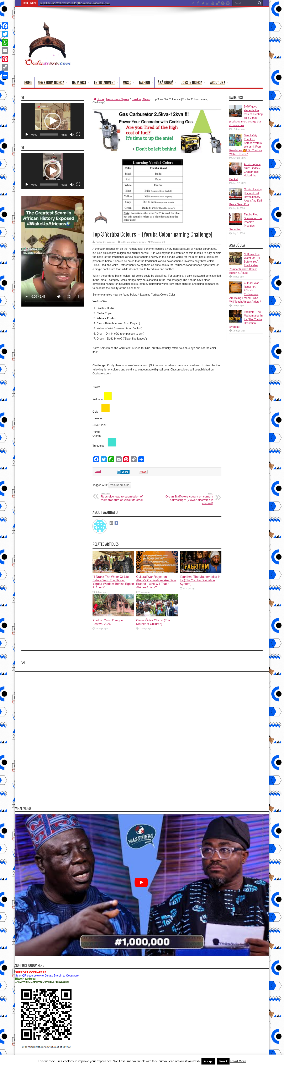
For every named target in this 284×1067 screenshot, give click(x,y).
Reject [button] (223, 1061)
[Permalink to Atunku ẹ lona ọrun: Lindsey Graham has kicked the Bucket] (235, 174)
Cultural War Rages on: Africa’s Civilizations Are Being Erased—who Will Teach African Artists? (156, 582)
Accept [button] (208, 1061)
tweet (98, 471)
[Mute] (72, 134)
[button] (52, 121)
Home (28, 82)
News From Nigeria (51, 82)
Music (127, 82)
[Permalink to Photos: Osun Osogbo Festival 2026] (113, 615)
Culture (142, 242)
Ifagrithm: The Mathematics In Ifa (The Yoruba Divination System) (76, 3)
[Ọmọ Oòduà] (47, 64)
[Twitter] (5, 34)
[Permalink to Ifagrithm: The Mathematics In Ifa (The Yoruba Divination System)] (200, 571)
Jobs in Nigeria (191, 82)
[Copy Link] (5, 67)
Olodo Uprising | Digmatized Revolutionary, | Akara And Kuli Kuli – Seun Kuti (245, 197)
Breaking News (141, 99)
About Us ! (217, 82)
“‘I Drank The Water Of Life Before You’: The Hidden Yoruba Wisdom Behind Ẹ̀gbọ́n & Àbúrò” (113, 582)
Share (125, 471)
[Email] (5, 50)
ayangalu (111, 242)
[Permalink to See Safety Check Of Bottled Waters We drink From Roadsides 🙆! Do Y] (235, 145)
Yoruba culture (119, 485)
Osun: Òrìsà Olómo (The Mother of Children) (153, 622)
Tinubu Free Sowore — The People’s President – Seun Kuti (245, 222)
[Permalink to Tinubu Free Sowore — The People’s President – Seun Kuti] (235, 224)
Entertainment (104, 82)
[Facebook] (5, 26)
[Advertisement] (187, 43)
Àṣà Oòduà (165, 82)
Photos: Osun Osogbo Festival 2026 (108, 622)
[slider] (49, 134)
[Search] (259, 3)
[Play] (27, 134)
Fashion (144, 82)
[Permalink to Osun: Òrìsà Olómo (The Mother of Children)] (157, 615)
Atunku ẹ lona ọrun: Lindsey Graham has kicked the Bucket (245, 172)
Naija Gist (79, 82)
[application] (52, 121)
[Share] (5, 75)
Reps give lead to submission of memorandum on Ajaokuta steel (122, 496)
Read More (238, 1061)
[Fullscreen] (78, 134)
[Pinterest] (5, 59)
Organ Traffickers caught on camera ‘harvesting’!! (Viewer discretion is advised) (189, 498)
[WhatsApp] (5, 42)
